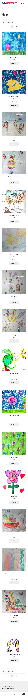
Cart (21, 693)
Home (4, 9)
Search (14, 694)
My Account (4, 694)
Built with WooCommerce (8, 688)
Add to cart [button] (14, 63)
